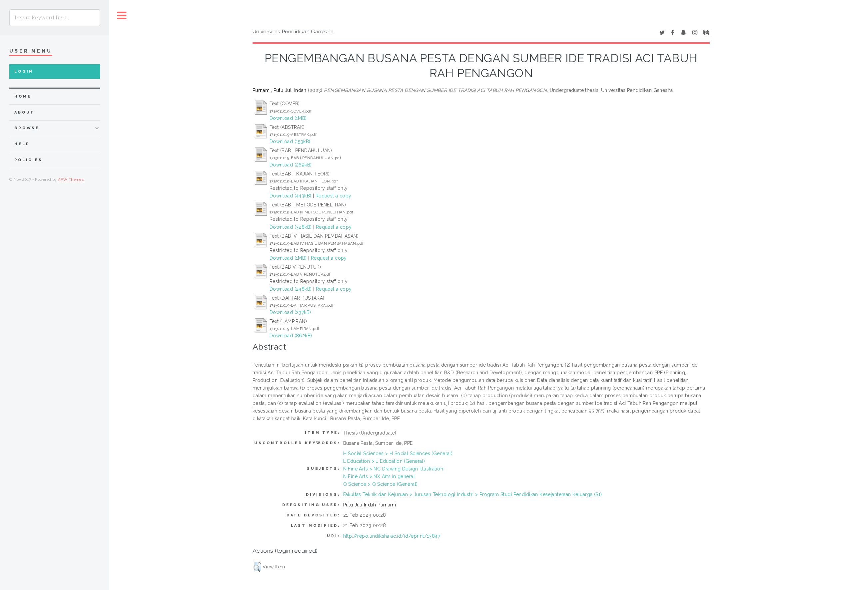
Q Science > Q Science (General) (380, 484)
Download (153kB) (290, 141)
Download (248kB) (291, 289)
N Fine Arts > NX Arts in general (379, 476)
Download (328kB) (291, 227)
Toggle (122, 16)
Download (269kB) (291, 164)
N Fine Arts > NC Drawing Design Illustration (393, 468)
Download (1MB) (288, 118)
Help (21, 144)
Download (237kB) (290, 312)
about (24, 112)
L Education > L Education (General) (384, 461)
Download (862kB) (291, 335)
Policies (28, 160)
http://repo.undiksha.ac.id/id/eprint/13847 (391, 536)
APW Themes (71, 179)
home (22, 96)
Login (23, 71)
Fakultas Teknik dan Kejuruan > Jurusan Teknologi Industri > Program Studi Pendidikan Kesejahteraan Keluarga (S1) (472, 494)
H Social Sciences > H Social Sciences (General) (398, 453)
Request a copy (334, 195)
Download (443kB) (291, 195)
